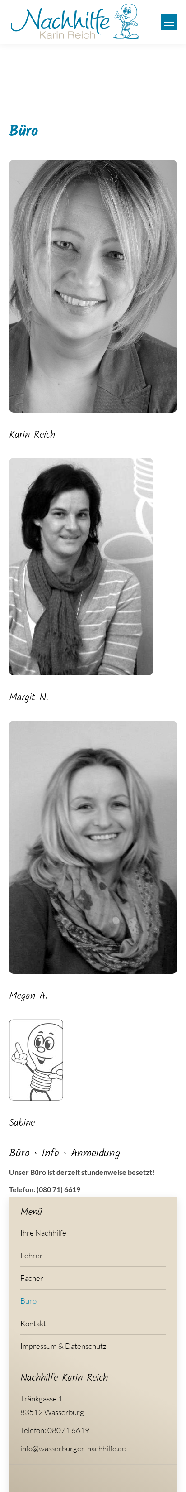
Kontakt (33, 1323)
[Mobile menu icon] (169, 22)
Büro (28, 1300)
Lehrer (31, 1255)
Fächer (31, 1278)
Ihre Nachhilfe (43, 1232)
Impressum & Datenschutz (63, 1346)
